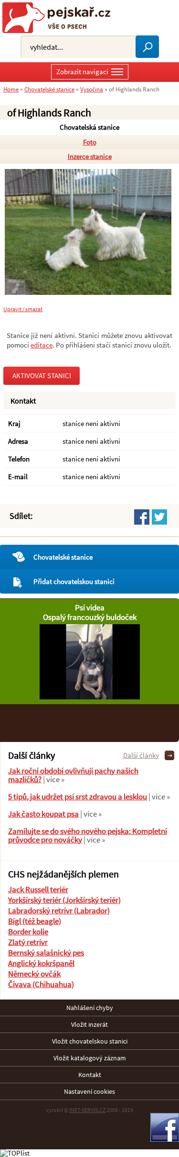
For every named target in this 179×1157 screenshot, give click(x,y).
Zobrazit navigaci (82, 71)
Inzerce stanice (90, 156)
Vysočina (91, 89)
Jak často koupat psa (43, 814)
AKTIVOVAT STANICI (41, 375)
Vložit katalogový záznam (89, 1058)
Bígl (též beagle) (34, 921)
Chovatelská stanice (89, 127)
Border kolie (28, 931)
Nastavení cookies (89, 1091)
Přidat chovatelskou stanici (74, 581)
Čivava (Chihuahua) (41, 984)
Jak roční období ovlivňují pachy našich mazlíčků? (73, 775)
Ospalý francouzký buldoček (90, 617)
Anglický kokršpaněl (41, 963)
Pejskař (59, 17)
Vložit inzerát (89, 1024)
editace (42, 344)
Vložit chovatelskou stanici (89, 1041)
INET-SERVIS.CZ (87, 1109)
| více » (53, 779)
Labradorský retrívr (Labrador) (59, 910)
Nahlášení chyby (89, 1007)
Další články (141, 755)
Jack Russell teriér (38, 889)
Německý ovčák (34, 973)
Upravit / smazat (22, 309)
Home (11, 89)
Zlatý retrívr (28, 942)
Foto (89, 141)
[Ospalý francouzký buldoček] (90, 696)
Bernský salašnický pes (46, 952)
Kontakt (89, 1074)
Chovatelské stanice (63, 557)
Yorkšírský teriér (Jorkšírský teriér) (64, 900)
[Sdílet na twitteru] (159, 517)
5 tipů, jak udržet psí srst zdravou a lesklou (77, 796)
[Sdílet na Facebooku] (141, 517)
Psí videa (90, 607)
